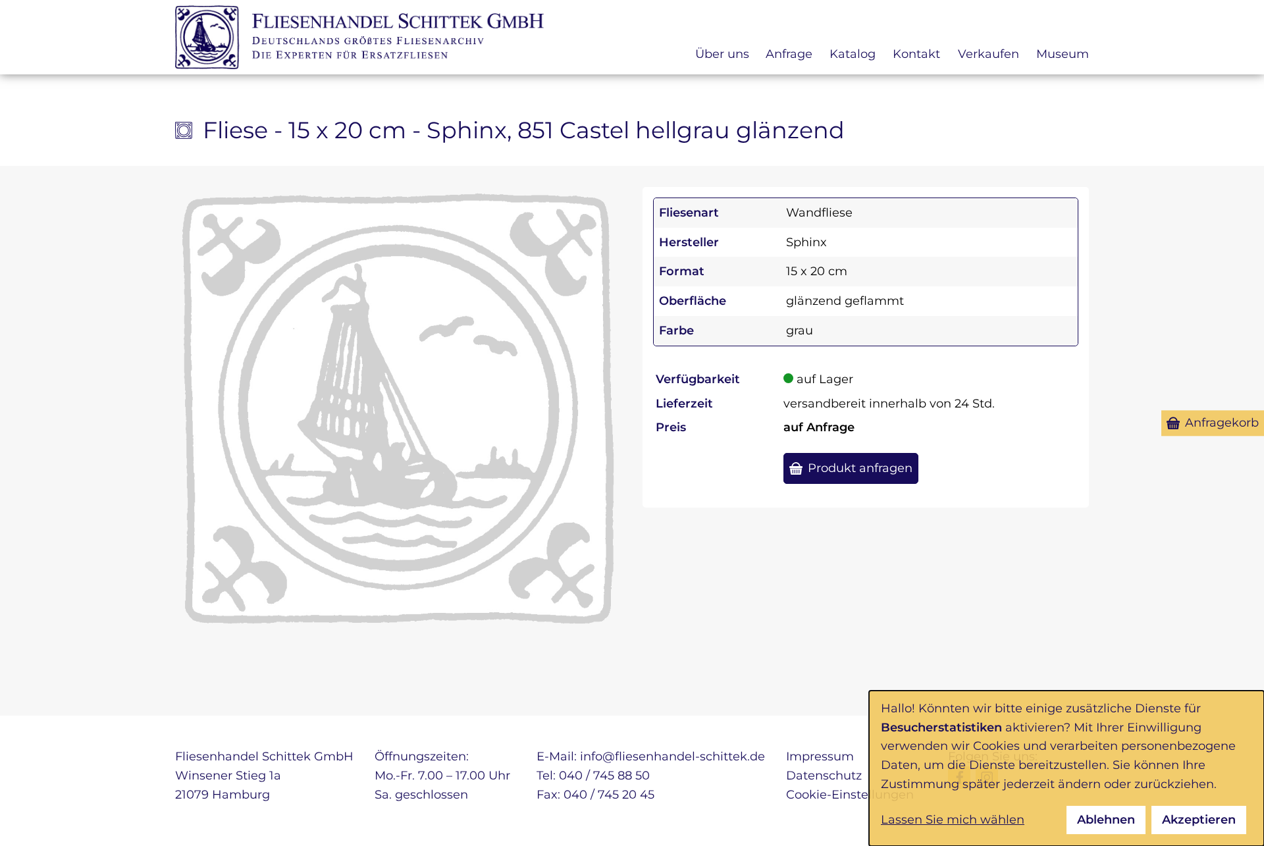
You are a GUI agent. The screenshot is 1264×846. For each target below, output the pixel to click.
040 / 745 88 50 (604, 775)
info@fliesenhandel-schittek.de (672, 756)
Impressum (820, 756)
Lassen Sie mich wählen (952, 819)
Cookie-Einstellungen (850, 794)
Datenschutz (824, 775)
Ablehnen (1106, 819)
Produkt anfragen (860, 468)
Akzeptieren (1199, 819)
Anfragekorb (1222, 422)
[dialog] (1066, 768)
